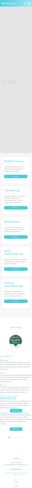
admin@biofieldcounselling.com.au (18, 464)
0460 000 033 (18, 462)
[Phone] (25, 3)
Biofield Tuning (14, 161)
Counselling (11, 190)
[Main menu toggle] (29, 3)
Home (16, 485)
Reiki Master (12, 222)
